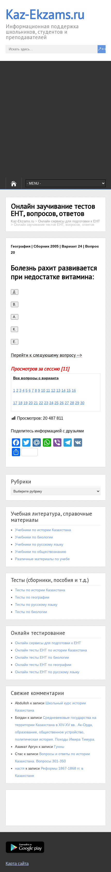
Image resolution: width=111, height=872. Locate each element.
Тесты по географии (32, 597)
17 (15, 403)
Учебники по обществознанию (40, 552)
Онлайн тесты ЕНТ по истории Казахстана (51, 650)
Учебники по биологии (34, 537)
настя (20, 768)
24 (51, 403)
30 (82, 403)
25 (56, 403)
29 (77, 403)
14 (63, 390)
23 (46, 403)
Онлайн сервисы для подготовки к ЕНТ (48, 643)
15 (69, 390)
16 (74, 390)
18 (20, 403)
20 (31, 403)
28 (72, 403)
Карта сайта (17, 863)
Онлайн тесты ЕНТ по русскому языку (47, 672)
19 (25, 403)
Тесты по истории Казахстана (40, 590)
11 (48, 390)
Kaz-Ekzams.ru (45, 14)
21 (36, 403)
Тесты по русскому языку (36, 604)
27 (67, 403)
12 (53, 390)
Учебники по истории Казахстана (43, 530)
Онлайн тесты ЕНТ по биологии (42, 657)
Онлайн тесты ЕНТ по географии (43, 665)
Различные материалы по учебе (42, 559)
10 (43, 390)
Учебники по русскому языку (39, 544)
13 (58, 390)
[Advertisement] (55, 119)
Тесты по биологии (31, 612)
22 (41, 403)
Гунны (59, 746)
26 (62, 403)
